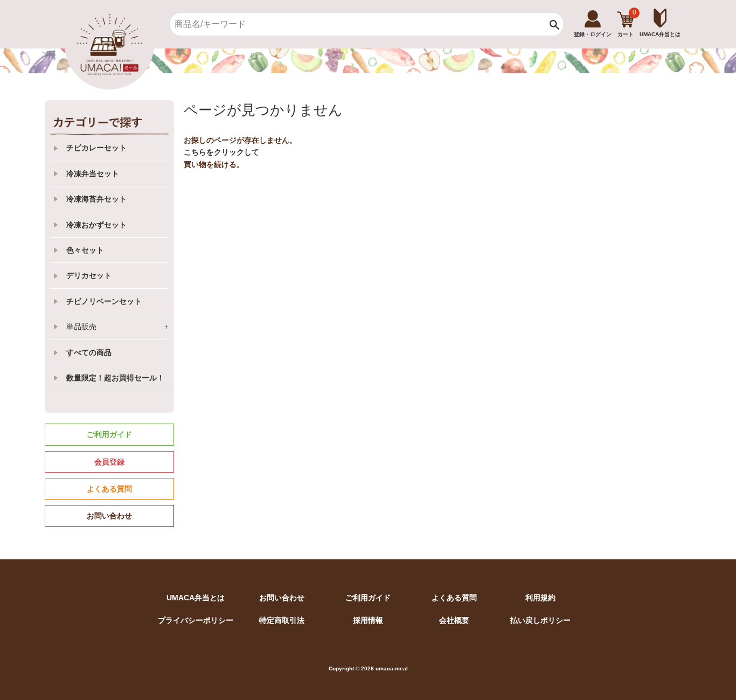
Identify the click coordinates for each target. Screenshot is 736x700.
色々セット (85, 250)
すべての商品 (89, 352)
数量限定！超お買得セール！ (115, 377)
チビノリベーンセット (104, 301)
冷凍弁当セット (92, 173)
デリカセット (89, 275)
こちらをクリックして (221, 152)
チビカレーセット (96, 147)
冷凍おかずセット (96, 224)
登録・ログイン (593, 34)
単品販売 (117, 326)
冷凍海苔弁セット (96, 199)
